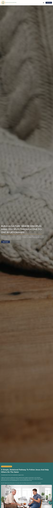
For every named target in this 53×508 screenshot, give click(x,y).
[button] (44, 3)
